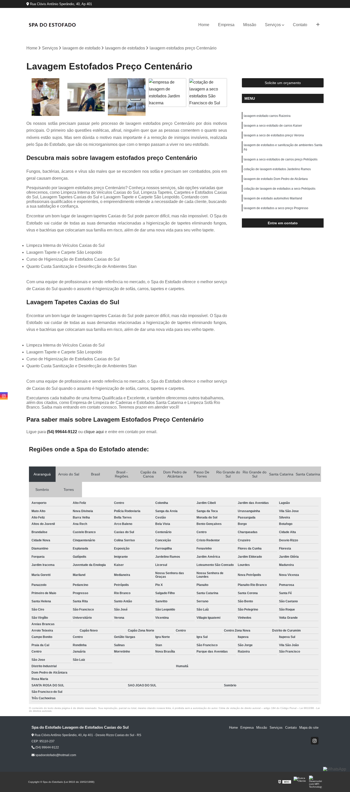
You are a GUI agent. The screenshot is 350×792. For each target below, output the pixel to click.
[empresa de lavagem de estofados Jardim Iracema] (167, 97)
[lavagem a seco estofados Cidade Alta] (127, 97)
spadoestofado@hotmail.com (55, 755)
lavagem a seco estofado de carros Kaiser (273, 125)
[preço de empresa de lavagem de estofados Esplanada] (45, 97)
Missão (249, 25)
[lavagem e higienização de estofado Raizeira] (86, 97)
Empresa (226, 25)
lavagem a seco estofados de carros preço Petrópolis (280, 159)
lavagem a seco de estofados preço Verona (274, 135)
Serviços (273, 25)
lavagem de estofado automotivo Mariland (273, 198)
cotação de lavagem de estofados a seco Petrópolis (279, 188)
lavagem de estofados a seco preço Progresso (276, 208)
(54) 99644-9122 (62, 432)
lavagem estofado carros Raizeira (267, 116)
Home (203, 25)
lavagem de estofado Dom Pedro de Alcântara (276, 179)
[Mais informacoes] (318, 25)
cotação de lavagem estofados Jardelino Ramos (277, 169)
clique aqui (94, 432)
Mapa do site (308, 727)
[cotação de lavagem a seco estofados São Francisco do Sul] (208, 97)
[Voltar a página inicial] (52, 25)
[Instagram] (314, 741)
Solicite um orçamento (283, 83)
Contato (300, 25)
